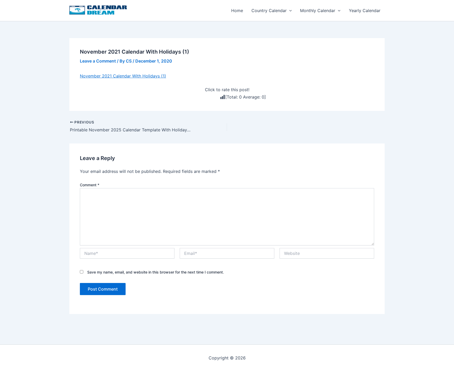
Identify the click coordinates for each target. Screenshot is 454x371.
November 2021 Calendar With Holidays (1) (123, 76)
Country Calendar (269, 10)
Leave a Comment (98, 61)
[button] (289, 10)
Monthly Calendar (317, 10)
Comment (89, 185)
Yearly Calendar (364, 10)
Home (237, 10)
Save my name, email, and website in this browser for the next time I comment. (155, 272)
